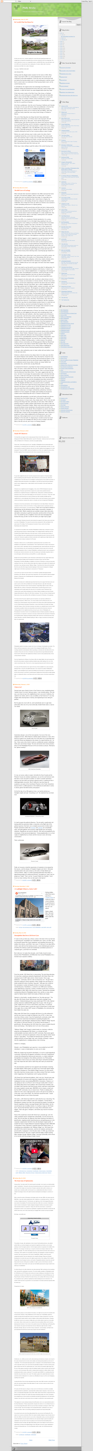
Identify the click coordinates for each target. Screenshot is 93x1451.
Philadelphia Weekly (65, 331)
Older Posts (52, 1440)
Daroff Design (64, 363)
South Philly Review (65, 345)
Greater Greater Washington (67, 368)
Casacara (63, 188)
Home (30, 1440)
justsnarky (63, 239)
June (62, 34)
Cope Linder (63, 361)
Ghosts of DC (64, 106)
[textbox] (34, 784)
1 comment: (29, 424)
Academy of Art (64, 398)
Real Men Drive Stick (66, 226)
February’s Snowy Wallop (66, 189)
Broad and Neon (63, 80)
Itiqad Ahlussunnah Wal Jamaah (68, 240)
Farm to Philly (64, 315)
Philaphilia (63, 192)
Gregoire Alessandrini (66, 162)
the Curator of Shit (65, 197)
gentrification (36, 1170)
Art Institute (63, 400)
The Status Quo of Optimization (23, 1181)
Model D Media (64, 320)
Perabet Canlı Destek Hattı (67, 158)
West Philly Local (65, 118)
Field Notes (64, 281)
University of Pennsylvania (66, 410)
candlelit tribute (49, 897)
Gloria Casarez (42, 1170)
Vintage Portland (65, 130)
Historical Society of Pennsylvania (68, 371)
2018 (61, 43)
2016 (61, 46)
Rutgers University (65, 406)
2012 (61, 53)
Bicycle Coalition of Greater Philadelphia (69, 360)
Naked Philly (64, 209)
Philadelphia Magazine (65, 328)
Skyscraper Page (64, 343)
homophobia (49, 1170)
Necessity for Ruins (66, 151)
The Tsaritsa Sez (65, 300)
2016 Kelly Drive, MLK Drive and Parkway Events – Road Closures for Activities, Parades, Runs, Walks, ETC (70, 234)
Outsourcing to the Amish (65, 67)
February (63, 39)
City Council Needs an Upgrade (68, 287)
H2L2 (62, 370)
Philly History (63, 337)
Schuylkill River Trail (65, 386)
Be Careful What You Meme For (23, 22)
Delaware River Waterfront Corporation (69, 365)
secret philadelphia (36, 927)
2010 (61, 56)
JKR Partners (64, 373)
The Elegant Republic (65, 251)
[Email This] (34, 182)
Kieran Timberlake (65, 375)
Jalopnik (40, 827)
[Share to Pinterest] (41, 182)
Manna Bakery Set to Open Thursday (69, 141)
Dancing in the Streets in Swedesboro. (69, 223)
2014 (61, 49)
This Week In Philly (65, 255)
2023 (61, 33)
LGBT (17, 1172)
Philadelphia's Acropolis (64, 83)
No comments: (29, 181)
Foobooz (63, 140)
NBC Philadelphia (64, 321)
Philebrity (63, 333)
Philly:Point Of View (66, 286)
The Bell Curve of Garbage (22, 190)
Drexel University (64, 403)
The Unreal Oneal (65, 228)
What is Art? (18, 687)
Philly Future (63, 335)
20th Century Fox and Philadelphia (67, 89)
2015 (61, 48)
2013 (61, 51)
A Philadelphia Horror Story (65, 73)
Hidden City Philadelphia (66, 316)
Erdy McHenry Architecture (67, 366)
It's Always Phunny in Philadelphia (69, 175)
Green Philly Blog (65, 124)
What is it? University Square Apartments (69, 194)
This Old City (64, 244)
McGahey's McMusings (66, 145)
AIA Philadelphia (64, 356)
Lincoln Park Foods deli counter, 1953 (69, 131)
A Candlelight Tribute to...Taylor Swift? (25, 889)
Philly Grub (64, 112)
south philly (43, 927)
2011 (61, 54)
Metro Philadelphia (65, 318)
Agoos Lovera (64, 358)
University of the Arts (65, 411)
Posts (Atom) (23, 1443)
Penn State (63, 405)
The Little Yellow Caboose (66, 136)
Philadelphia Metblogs (66, 291)
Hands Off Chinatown (20, 433)
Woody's (49, 1172)
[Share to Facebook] (39, 182)
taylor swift (48, 927)
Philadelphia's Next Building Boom (66, 92)
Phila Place (63, 378)
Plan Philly (63, 342)
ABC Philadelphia (64, 310)
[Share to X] (37, 182)
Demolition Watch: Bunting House (68, 283)
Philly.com (63, 340)
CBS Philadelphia (64, 311)
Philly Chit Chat (65, 231)
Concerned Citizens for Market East (69, 313)
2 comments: (29, 1168)
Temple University (65, 408)
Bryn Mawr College (65, 401)
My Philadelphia (65, 222)
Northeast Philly (65, 157)
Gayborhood (29, 1170)
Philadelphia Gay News (66, 326)
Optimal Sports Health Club (41, 1172)
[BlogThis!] (36, 182)
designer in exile (65, 203)
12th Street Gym (22, 1170)
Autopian (33, 827)
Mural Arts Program (30, 1172)
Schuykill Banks (64, 385)
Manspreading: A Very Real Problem (67, 70)
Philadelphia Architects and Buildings (69, 381)
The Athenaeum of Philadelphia (67, 388)
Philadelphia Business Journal (67, 323)
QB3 (62, 383)
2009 (61, 58)
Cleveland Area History (66, 267)
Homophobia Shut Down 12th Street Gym (26, 935)
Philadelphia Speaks (65, 330)
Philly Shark (64, 273)
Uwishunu (63, 181)
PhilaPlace (63, 380)
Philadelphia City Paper (66, 325)
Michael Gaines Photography (67, 376)
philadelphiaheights (66, 261)
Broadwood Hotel (63, 76)
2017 (61, 44)
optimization (33, 1434)
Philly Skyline (63, 338)
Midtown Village (22, 1172)
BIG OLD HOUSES (65, 250)
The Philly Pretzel (65, 216)
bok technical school (27, 927)
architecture (21, 1434)
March (62, 38)
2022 (61, 41)
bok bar (20, 927)
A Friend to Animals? (63, 86)
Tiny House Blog (65, 135)
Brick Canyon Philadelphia (67, 278)
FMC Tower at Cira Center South (68, 274)
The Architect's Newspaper (67, 347)
